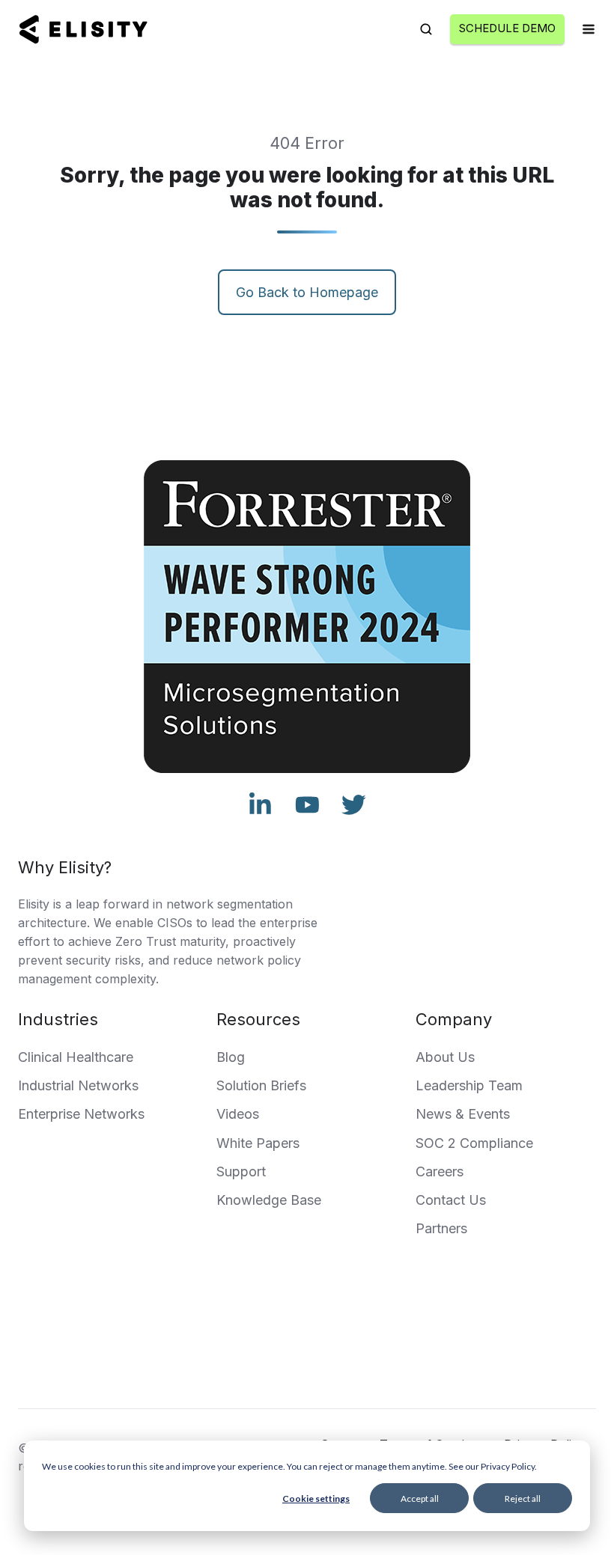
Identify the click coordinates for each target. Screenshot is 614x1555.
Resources (258, 1019)
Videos (237, 1114)
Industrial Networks (78, 1085)
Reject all (523, 1498)
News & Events (463, 1114)
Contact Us (451, 1200)
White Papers (258, 1143)
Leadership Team (469, 1085)
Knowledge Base (268, 1200)
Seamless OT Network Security (486, 1370)
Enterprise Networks (81, 1114)
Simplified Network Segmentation (271, 1370)
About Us (445, 1057)
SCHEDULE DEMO (507, 28)
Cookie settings (316, 1498)
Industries (58, 1019)
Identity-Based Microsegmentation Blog (367, 1345)
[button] (426, 29)
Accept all (420, 1498)
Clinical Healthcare (75, 1057)
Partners (441, 1228)
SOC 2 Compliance (474, 1143)
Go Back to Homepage (307, 292)
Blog (230, 1057)
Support (241, 1171)
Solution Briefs (261, 1085)
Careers (439, 1171)
